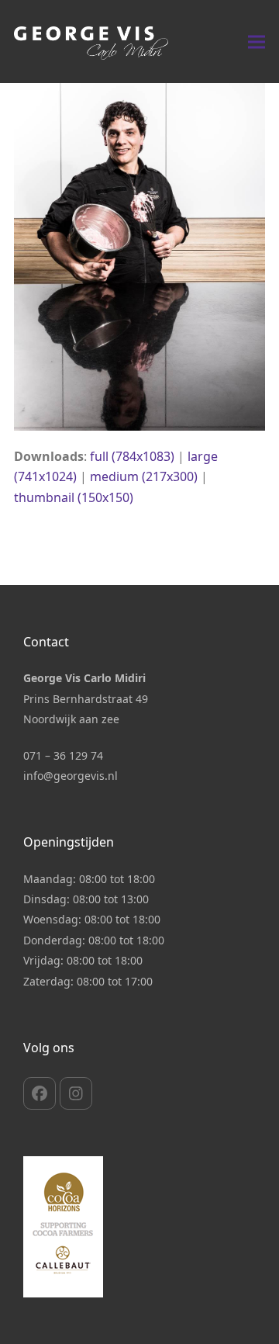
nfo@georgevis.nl (72, 775)
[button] (256, 41)
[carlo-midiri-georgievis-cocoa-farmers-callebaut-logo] (63, 1226)
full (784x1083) (132, 456)
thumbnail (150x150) (73, 497)
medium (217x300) (144, 476)
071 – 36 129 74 (63, 755)
